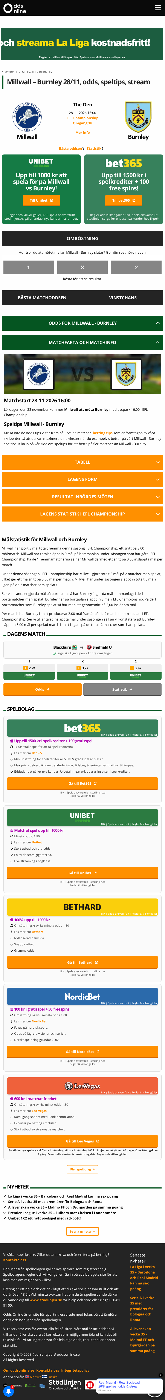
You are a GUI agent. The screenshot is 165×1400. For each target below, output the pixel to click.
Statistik (94, 148)
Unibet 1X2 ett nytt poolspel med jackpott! (44, 1218)
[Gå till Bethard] (82, 907)
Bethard (38, 932)
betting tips (103, 433)
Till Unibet (38, 200)
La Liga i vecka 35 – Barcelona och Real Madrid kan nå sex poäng (63, 1196)
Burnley (138, 136)
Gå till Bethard (79, 962)
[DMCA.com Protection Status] (16, 1385)
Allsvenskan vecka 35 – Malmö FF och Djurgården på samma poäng (65, 1207)
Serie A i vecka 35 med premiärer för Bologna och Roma (55, 1201)
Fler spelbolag (80, 1169)
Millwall (27, 136)
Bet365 (37, 753)
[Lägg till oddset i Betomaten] (25, 668)
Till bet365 (121, 200)
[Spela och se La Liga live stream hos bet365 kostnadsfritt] (82, 44)
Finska (52, 1377)
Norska (35, 1377)
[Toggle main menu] (158, 7)
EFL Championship (82, 120)
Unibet (37, 842)
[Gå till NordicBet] (82, 996)
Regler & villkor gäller (144, 734)
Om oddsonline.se (18, 1370)
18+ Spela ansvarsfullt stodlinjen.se (82, 792)
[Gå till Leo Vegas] (82, 1085)
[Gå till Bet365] (82, 728)
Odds (39, 689)
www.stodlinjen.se (46, 1300)
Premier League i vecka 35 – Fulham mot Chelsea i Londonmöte (62, 1212)
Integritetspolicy (75, 1370)
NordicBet (39, 1021)
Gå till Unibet (80, 873)
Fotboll (11, 72)
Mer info (82, 132)
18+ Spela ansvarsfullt (115, 734)
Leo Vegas (39, 1111)
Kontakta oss (14, 1260)
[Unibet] (29, 676)
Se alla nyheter (81, 1231)
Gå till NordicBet (80, 1051)
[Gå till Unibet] (82, 817)
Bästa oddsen (70, 148)
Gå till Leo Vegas (80, 1141)
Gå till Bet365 (80, 783)
